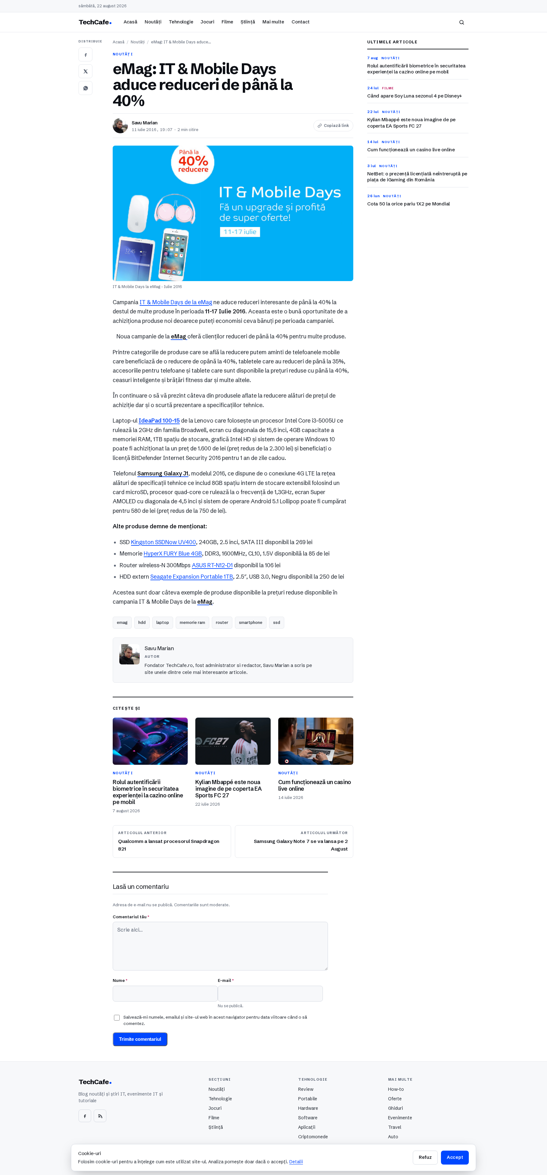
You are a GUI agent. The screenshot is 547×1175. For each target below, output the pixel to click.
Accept (455, 1157)
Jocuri (207, 22)
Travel (394, 1127)
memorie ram (192, 622)
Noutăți (153, 22)
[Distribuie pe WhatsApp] (85, 88)
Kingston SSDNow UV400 (163, 542)
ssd (276, 622)
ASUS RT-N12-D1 (212, 565)
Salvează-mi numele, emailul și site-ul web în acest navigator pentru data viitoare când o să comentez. (215, 1020)
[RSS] (100, 1115)
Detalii (296, 1162)
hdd (142, 622)
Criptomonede (313, 1137)
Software (308, 1118)
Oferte (395, 1099)
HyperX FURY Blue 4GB (173, 553)
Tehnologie (181, 22)
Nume (120, 980)
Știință (248, 22)
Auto (393, 1137)
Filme (227, 22)
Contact (301, 22)
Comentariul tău (131, 916)
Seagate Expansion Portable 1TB (191, 576)
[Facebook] (85, 1115)
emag (122, 622)
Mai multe (273, 22)
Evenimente (400, 1118)
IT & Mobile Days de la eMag (176, 302)
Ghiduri (395, 1108)
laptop (162, 622)
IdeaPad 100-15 (159, 420)
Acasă (130, 22)
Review (305, 1089)
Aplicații (306, 1127)
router (222, 622)
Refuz (425, 1157)
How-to (396, 1089)
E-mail (226, 980)
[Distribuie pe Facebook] (85, 54)
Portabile (307, 1099)
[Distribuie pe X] (85, 71)
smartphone (250, 622)
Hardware (308, 1108)
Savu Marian (145, 123)
